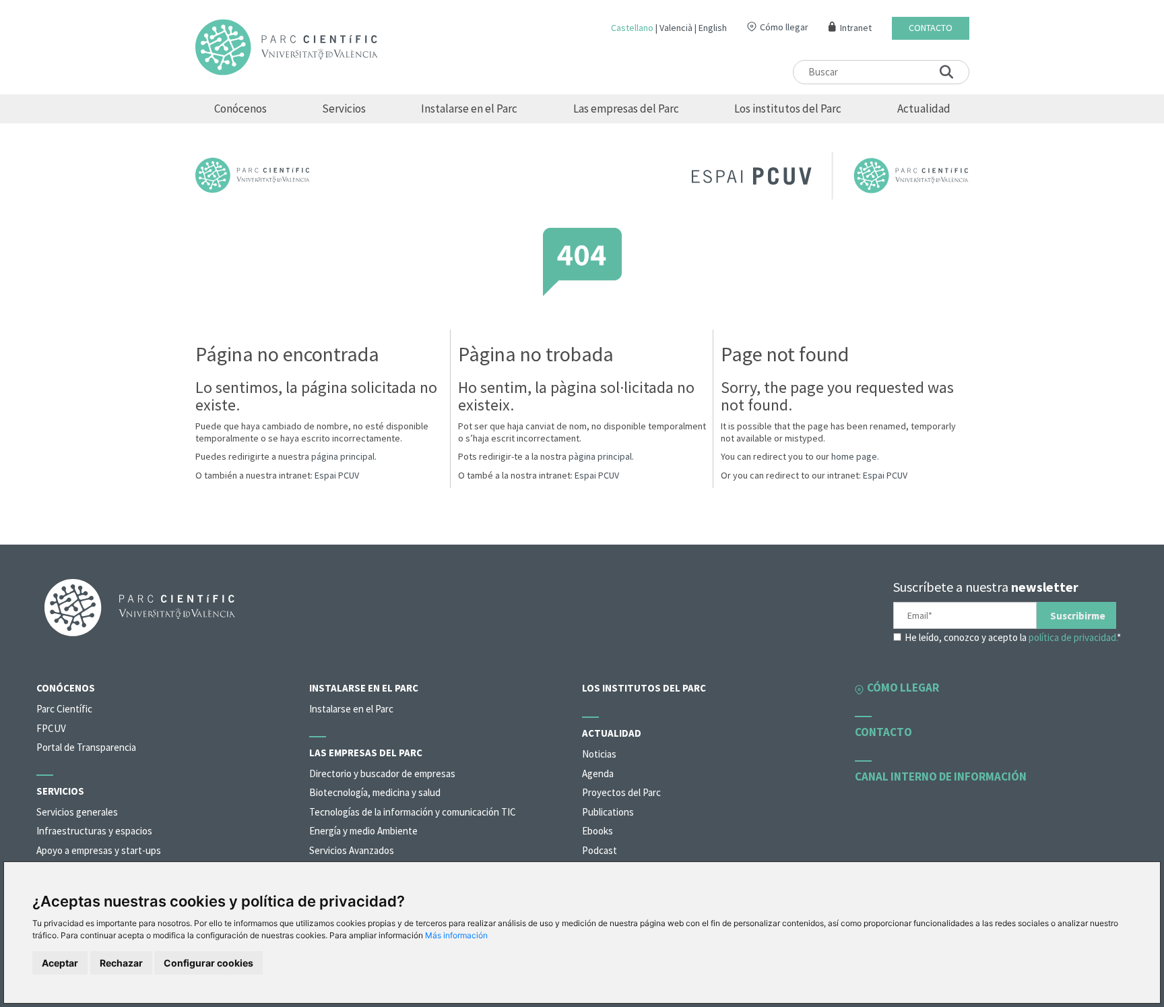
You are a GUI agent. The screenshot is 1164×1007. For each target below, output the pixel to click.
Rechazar (121, 963)
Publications (608, 811)
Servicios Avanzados (351, 850)
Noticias (599, 753)
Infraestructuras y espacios (94, 830)
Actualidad (923, 108)
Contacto (930, 28)
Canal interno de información (941, 776)
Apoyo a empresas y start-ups (98, 850)
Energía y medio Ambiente (363, 830)
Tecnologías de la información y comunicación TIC (412, 811)
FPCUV (51, 728)
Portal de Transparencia (86, 747)
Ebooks (597, 830)
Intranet (856, 28)
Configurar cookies (208, 963)
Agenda (598, 773)
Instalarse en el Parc (469, 108)
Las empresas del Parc (626, 108)
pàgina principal (600, 456)
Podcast (599, 850)
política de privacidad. (1073, 637)
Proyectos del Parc (621, 792)
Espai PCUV (337, 475)
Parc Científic (64, 708)
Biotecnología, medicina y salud (375, 792)
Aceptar (60, 963)
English (713, 28)
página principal (343, 456)
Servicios (344, 108)
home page (854, 456)
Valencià (675, 28)
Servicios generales (77, 811)
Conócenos (240, 108)
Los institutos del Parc (787, 108)
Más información (456, 935)
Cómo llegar (784, 27)
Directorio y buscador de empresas (382, 773)
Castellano (632, 28)
